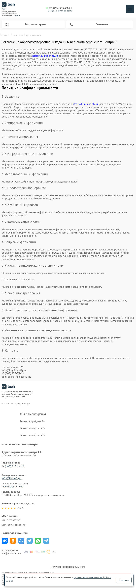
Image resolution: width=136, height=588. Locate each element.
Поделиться (5, 541)
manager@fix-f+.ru (13, 486)
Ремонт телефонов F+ (32, 428)
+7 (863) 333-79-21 (60, 8)
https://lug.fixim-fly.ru (45, 55)
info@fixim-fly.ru (12, 478)
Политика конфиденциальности (68, 566)
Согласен (124, 580)
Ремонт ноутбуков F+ (32, 421)
